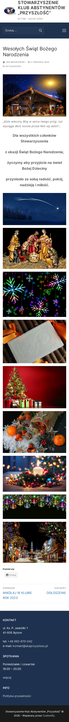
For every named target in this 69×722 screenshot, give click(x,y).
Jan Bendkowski (15, 62)
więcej (7, 677)
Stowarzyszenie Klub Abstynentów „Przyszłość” (41, 7)
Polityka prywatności (17, 696)
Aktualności (13, 66)
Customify (48, 715)
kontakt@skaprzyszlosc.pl (30, 646)
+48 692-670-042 (20, 641)
